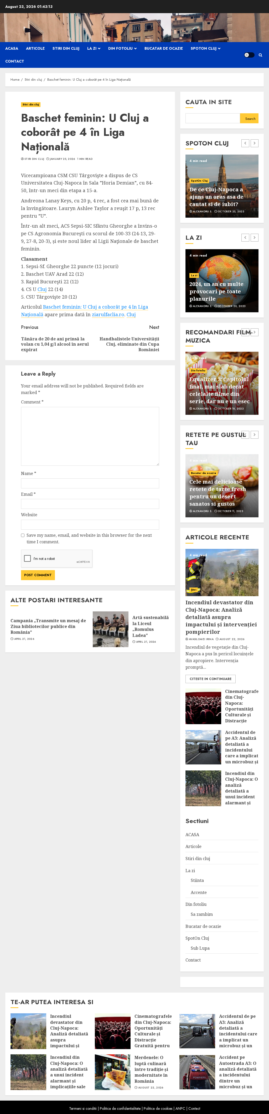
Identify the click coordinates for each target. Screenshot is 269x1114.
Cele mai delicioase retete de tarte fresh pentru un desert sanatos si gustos (217, 492)
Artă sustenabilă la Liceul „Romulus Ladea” (150, 626)
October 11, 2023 (230, 511)
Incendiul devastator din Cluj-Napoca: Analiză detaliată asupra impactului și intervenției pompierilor (221, 617)
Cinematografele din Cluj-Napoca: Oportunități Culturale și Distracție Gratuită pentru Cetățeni (243, 714)
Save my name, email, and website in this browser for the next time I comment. (89, 538)
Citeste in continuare (210, 679)
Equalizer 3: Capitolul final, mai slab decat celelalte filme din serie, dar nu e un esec (219, 390)
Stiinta (197, 880)
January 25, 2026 (62, 159)
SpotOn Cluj (203, 48)
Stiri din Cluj (34, 159)
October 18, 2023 (231, 409)
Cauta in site (208, 101)
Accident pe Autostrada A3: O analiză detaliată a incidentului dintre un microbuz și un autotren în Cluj (238, 1074)
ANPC (180, 1108)
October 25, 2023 (231, 211)
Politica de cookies (158, 1108)
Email (28, 494)
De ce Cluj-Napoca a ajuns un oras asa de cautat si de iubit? (216, 197)
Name (28, 473)
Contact (14, 61)
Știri (193, 590)
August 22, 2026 (232, 639)
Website (29, 515)
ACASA (11, 48)
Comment (32, 402)
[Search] (260, 55)
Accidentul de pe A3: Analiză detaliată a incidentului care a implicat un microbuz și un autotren (241, 749)
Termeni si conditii (83, 1108)
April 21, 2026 (24, 639)
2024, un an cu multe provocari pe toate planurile (216, 291)
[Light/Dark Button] (249, 55)
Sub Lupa (200, 948)
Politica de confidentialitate (120, 1108)
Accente (199, 892)
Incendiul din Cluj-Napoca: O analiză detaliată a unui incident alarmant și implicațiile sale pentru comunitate (241, 796)
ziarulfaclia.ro (108, 314)
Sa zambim (202, 914)
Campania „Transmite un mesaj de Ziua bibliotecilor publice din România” (48, 626)
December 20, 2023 (232, 306)
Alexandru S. (202, 211)
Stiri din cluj (66, 48)
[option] (221, 186)
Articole (35, 48)
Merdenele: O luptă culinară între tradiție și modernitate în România (151, 1069)
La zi (91, 48)
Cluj (42, 289)
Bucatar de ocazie (163, 48)
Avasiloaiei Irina (201, 639)
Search (250, 118)
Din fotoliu (120, 48)
